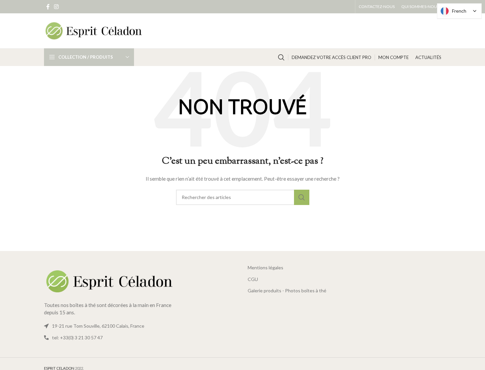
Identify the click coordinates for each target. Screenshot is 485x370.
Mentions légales (265, 267)
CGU (253, 279)
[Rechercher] (281, 57)
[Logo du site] (94, 30)
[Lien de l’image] (110, 281)
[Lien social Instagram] (56, 7)
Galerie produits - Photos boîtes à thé (287, 290)
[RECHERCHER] (301, 197)
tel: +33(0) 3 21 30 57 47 (77, 337)
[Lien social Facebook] (48, 7)
